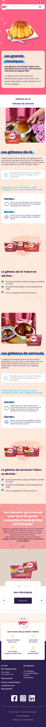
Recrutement (6, 689)
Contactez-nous (8, 686)
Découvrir (23, 601)
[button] (4, 600)
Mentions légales (23, 716)
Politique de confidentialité (23, 720)
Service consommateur (10, 682)
